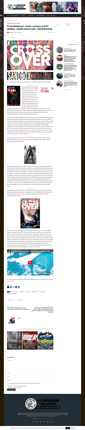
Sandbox (12, 20)
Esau (28, 105)
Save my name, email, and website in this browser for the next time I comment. (25, 383)
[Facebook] (33, 421)
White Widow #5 (10, 168)
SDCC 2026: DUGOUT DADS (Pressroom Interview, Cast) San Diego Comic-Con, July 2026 (71, 84)
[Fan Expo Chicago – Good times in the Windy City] (14, 340)
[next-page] (10, 352)
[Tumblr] (47, 421)
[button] (76, 15)
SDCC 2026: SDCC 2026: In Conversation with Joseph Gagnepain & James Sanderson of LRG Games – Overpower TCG (45, 346)
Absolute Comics (16, 137)
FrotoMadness (27, 291)
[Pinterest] (44, 421)
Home (8, 20)
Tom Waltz (29, 97)
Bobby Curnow (34, 114)
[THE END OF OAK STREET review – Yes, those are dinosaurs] (59, 75)
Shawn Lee (44, 108)
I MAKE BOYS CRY (35, 291)
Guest (11, 32)
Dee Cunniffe (17, 192)
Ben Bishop (24, 106)
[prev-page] (8, 352)
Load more (67, 89)
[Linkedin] (40, 421)
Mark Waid (45, 192)
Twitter (11, 281)
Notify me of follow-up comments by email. (17, 386)
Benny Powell (23, 139)
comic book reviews (14, 291)
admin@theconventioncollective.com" (45, 418)
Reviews (18, 23)
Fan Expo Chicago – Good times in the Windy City (15, 347)
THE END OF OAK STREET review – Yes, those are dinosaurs (70, 76)
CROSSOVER (21, 291)
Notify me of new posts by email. (15, 387)
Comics (15, 20)
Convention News (14, 345)
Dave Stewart (21, 194)
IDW (36, 119)
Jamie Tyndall (46, 137)
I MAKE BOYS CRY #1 (25, 137)
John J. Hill (33, 192)
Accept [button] (67, 428)
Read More (72, 428)
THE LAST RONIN (42, 291)
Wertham (29, 194)
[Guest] (8, 32)
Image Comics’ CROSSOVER (26, 190)
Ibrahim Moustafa (16, 195)
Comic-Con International (45, 341)
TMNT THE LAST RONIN (12, 293)
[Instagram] (37, 421)
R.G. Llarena (28, 112)
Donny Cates (43, 190)
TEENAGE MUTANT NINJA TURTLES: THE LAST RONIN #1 (30, 88)
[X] (51, 421)
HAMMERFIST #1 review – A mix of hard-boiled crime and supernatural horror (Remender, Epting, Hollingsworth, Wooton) (30, 346)
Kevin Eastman (30, 96)
